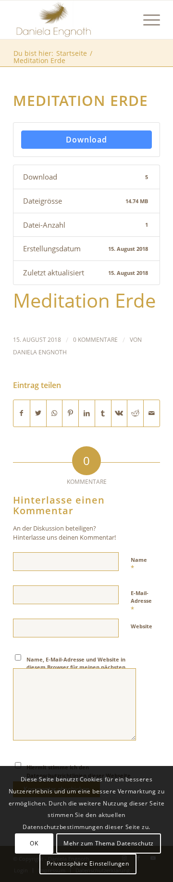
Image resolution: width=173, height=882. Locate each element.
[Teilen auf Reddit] (135, 413)
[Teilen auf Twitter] (38, 413)
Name (139, 564)
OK (34, 843)
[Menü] (147, 19)
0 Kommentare (95, 340)
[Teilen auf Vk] (119, 413)
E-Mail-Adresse (141, 601)
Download (86, 139)
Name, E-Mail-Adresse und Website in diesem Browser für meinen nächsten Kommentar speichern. (75, 667)
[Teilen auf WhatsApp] (54, 413)
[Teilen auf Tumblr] (103, 413)
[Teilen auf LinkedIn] (87, 413)
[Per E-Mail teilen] (152, 413)
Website (141, 626)
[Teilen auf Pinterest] (70, 413)
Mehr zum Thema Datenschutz (108, 843)
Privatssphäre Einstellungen (88, 863)
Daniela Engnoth (40, 352)
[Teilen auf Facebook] (21, 413)
